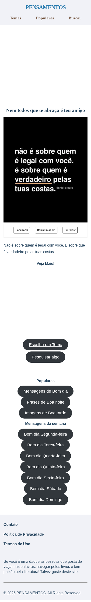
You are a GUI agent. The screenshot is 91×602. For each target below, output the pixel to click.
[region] (45, 64)
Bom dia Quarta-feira (45, 456)
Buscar (75, 18)
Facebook (22, 230)
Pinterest (70, 230)
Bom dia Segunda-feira (45, 434)
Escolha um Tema (45, 344)
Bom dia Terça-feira (45, 445)
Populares (45, 18)
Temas (15, 18)
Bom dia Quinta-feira (45, 467)
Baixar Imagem (46, 230)
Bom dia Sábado (45, 488)
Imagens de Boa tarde (45, 413)
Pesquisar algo (46, 357)
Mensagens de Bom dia (46, 391)
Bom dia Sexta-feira (45, 478)
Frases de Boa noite (45, 402)
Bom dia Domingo (45, 499)
